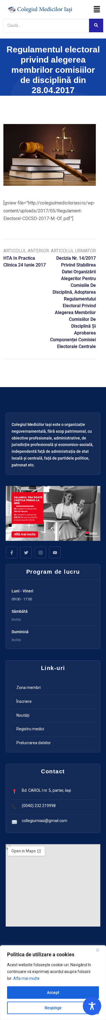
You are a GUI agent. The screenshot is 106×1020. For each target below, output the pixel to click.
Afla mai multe (26, 978)
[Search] (96, 25)
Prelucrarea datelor (33, 743)
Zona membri (28, 687)
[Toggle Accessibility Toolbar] (92, 1006)
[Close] (100, 950)
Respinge (53, 1008)
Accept (53, 992)
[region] (53, 982)
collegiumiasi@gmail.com (44, 820)
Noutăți (22, 715)
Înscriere (24, 701)
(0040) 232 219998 (39, 805)
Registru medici (30, 729)
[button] (97, 9)
